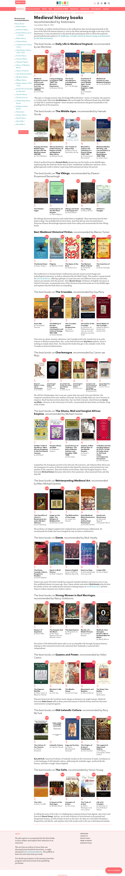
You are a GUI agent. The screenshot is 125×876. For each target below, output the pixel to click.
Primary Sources (22, 97)
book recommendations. (33, 851)
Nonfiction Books (44, 13)
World (44, 9)
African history (21, 26)
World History (21, 118)
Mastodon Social (86, 843)
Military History (21, 80)
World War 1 (20, 121)
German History (21, 59)
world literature (93, 586)
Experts (106, 9)
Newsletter (84, 833)
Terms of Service (86, 840)
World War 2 (20, 124)
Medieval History (22, 77)
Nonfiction (20, 9)
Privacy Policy (85, 838)
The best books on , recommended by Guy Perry (69, 292)
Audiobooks (85, 9)
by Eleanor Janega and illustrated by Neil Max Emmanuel (72, 37)
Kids (50, 9)
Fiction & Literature (33, 9)
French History (21, 56)
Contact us (84, 836)
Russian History (21, 115)
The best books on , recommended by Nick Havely (65, 538)
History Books (65, 13)
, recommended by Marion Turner (71, 232)
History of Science (22, 71)
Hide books (23, 132)
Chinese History (21, 41)
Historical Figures (22, 62)
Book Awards (96, 9)
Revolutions (20, 112)
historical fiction (43, 278)
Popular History (21, 94)
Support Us (20, 2)
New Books (74, 9)
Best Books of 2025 (61, 9)
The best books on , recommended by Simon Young (68, 770)
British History (21, 38)
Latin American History (24, 74)
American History (22, 30)
